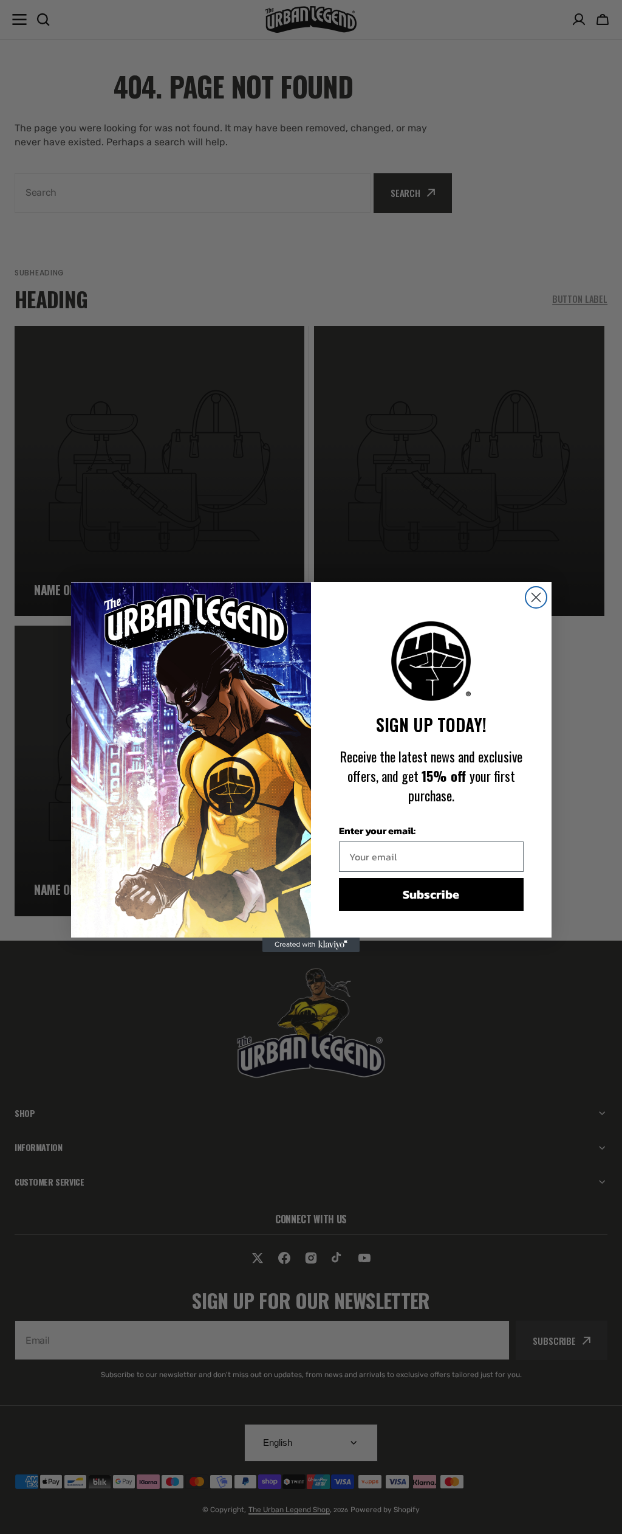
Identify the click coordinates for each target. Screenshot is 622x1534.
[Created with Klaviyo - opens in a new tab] (311, 945)
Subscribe (431, 894)
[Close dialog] (536, 597)
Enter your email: (377, 830)
